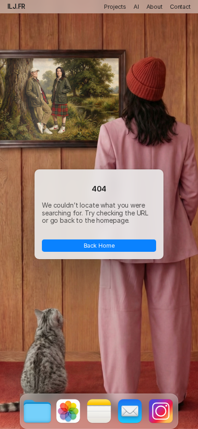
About (154, 6)
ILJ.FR (16, 6)
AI (136, 6)
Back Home (99, 246)
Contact (180, 6)
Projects (115, 6)
